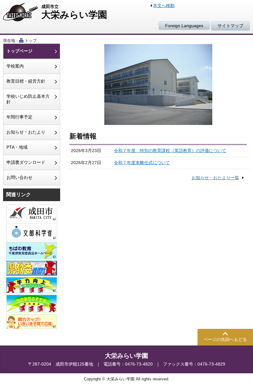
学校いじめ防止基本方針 (28, 99)
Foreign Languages (184, 25)
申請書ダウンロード (25, 162)
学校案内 (15, 66)
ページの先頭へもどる (225, 339)
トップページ (19, 50)
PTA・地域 (16, 147)
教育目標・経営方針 (25, 81)
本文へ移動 (164, 5)
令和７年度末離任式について (142, 162)
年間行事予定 (19, 116)
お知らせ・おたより (25, 132)
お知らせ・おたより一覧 (215, 177)
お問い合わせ (19, 177)
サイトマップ (230, 25)
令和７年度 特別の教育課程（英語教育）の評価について (170, 150)
